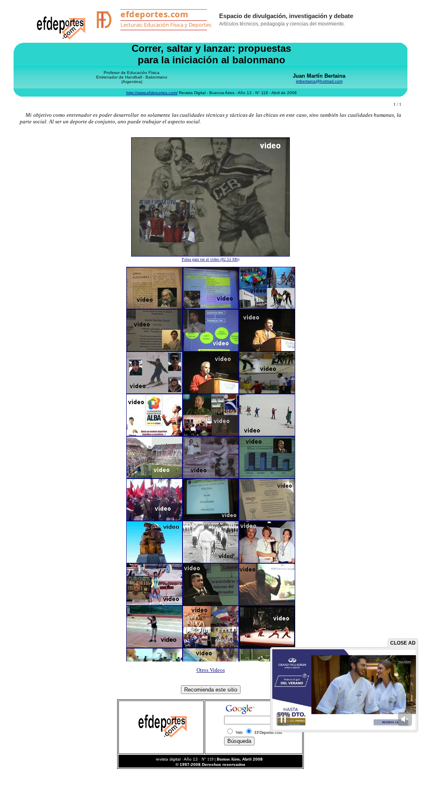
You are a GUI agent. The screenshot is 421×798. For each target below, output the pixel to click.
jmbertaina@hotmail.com (319, 81)
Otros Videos (211, 670)
